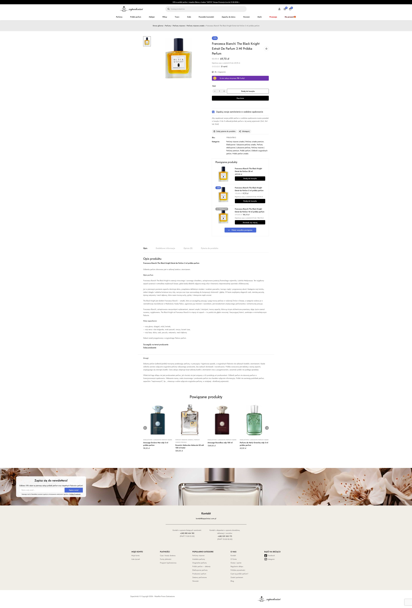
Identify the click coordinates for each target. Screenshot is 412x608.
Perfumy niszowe (179, 25)
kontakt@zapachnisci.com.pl (206, 518)
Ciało (189, 17)
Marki (260, 17)
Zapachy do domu (228, 17)
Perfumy (119, 17)
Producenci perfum (199, 574)
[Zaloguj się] (279, 9)
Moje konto (135, 555)
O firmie (234, 559)
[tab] (145, 248)
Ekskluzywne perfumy (200, 570)
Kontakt (233, 555)
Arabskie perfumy (198, 559)
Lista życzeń (135, 559)
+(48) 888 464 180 (187, 533)
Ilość (214, 86)
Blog (232, 581)
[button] (145, 428)
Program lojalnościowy (168, 563)
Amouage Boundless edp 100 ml (220, 442)
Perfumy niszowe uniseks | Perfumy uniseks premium (245, 141)
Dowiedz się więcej (250, 222)
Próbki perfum (135, 17)
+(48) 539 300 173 (225, 536)
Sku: (213, 137)
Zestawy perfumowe (199, 577)
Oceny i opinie (236, 563)
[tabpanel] (206, 298)
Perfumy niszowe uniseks (195, 25)
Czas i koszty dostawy (168, 555)
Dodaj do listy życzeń (266, 48)
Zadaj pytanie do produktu (225, 131)
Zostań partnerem (237, 577)
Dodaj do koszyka (250, 178)
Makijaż (152, 17)
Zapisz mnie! (74, 490)
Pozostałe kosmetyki (206, 17)
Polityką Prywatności (75, 494)
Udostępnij (246, 131)
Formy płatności (165, 559)
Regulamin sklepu (237, 566)
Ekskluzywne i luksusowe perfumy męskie (157, 440)
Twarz (177, 17)
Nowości (246, 17)
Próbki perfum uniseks (240, 153)
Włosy (164, 17)
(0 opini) (224, 66)
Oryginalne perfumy (199, 563)
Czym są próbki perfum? (239, 574)
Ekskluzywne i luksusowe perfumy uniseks (241, 144)
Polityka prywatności (238, 570)
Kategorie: (216, 141)
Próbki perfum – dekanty (201, 566)
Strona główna (158, 25)
